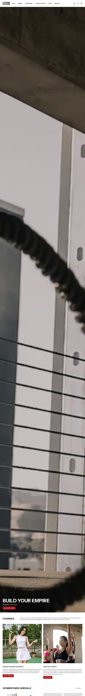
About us (57, 3)
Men (13, 3)
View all (78, 688)
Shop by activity (41, 3)
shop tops (48, 677)
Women (20, 3)
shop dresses (8, 675)
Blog (50, 3)
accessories (29, 3)
